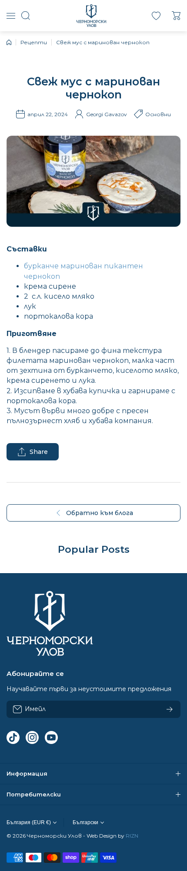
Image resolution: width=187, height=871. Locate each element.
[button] (176, 15)
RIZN (132, 835)
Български (85, 822)
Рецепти (33, 42)
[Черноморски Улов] (91, 15)
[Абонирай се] (169, 709)
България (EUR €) (29, 822)
